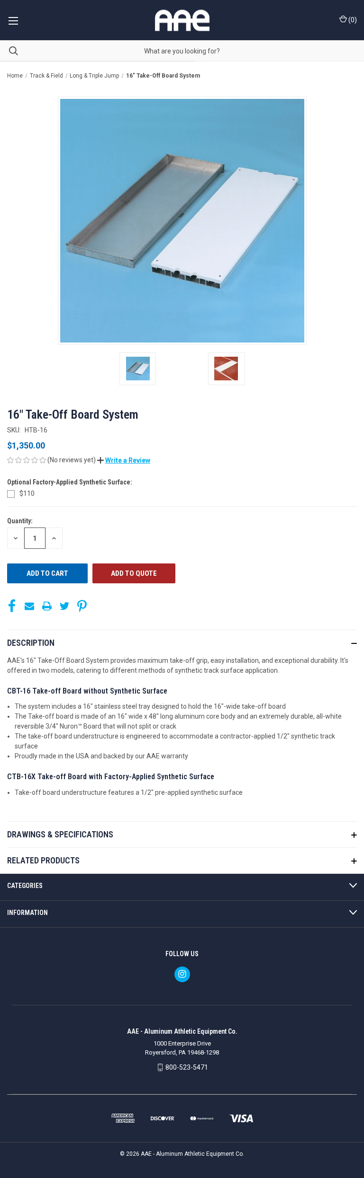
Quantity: (20, 521)
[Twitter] (64, 606)
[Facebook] (12, 606)
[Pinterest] (82, 606)
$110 (27, 493)
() (352, 20)
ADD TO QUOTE (134, 573)
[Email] (29, 606)
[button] (123, 460)
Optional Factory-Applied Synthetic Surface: (70, 482)
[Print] (47, 606)
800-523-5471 (186, 1067)
